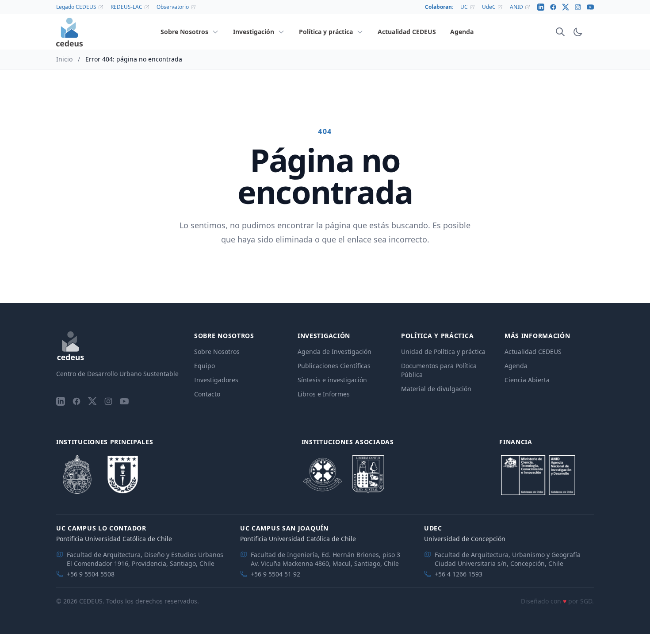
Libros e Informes (324, 394)
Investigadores (216, 380)
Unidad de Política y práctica (443, 351)
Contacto (207, 394)
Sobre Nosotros (217, 351)
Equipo (204, 365)
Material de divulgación (436, 388)
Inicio (64, 59)
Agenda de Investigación (334, 351)
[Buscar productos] (560, 32)
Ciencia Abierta (527, 380)
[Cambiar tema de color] (578, 32)
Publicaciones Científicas (334, 365)
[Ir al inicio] (69, 32)
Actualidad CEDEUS (533, 351)
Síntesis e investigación (332, 380)
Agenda (516, 365)
